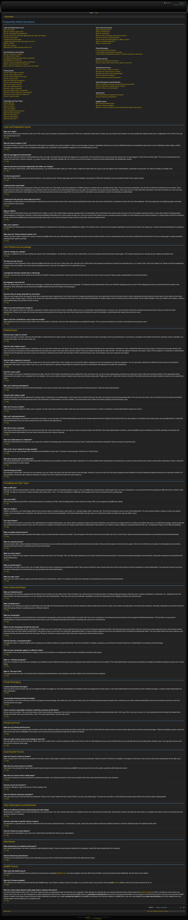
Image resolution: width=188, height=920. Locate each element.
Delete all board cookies (161, 911)
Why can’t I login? (9, 29)
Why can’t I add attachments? (13, 86)
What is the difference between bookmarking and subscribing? (115, 84)
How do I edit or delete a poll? (13, 82)
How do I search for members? (105, 75)
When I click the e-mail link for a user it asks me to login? (21, 66)
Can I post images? (10, 109)
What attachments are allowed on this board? (110, 95)
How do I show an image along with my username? (19, 62)
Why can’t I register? (10, 45)
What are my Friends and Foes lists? (107, 61)
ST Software (97, 918)
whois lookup (146, 892)
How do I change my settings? (13, 54)
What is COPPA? (9, 43)
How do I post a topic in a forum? (14, 72)
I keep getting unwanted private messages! (109, 52)
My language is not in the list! (12, 60)
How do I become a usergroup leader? (108, 37)
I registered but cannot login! (12, 39)
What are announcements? (12, 113)
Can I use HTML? (9, 105)
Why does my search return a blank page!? (109, 73)
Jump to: (151, 907)
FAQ (91, 13)
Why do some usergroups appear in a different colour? (113, 39)
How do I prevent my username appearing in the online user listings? (25, 35)
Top (7, 138)
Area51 (116, 883)
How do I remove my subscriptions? (107, 88)
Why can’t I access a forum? (12, 84)
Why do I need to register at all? (13, 31)
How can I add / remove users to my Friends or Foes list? (114, 63)
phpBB (87, 917)
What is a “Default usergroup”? (105, 41)
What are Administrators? (103, 29)
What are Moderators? (103, 31)
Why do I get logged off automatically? (15, 33)
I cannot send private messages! (106, 50)
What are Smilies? (9, 107)
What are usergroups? (103, 33)
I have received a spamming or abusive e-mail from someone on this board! (119, 54)
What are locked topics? (11, 116)
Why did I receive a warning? (13, 88)
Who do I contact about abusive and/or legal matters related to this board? (118, 107)
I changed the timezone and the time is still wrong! (19, 58)
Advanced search (178, 4)
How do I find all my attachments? (106, 97)
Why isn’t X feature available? (105, 105)
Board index (9, 16)
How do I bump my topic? (11, 96)
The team (149, 911)
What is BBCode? (9, 103)
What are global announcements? (14, 111)
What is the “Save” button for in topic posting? (18, 92)
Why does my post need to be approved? (16, 94)
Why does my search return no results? (108, 71)
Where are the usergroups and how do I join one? (111, 35)
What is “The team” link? (103, 43)
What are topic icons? (10, 118)
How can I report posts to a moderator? (16, 90)
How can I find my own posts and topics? (108, 77)
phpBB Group (61, 873)
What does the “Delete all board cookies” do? (18, 47)
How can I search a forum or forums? (107, 69)
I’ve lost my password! (11, 37)
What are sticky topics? (11, 114)
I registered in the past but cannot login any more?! (19, 41)
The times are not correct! (12, 56)
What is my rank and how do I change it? (16, 64)
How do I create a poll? (11, 78)
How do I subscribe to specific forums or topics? (111, 86)
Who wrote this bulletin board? (105, 103)
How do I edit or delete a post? (13, 74)
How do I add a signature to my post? (15, 76)
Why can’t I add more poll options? (14, 80)
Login (96, 13)
